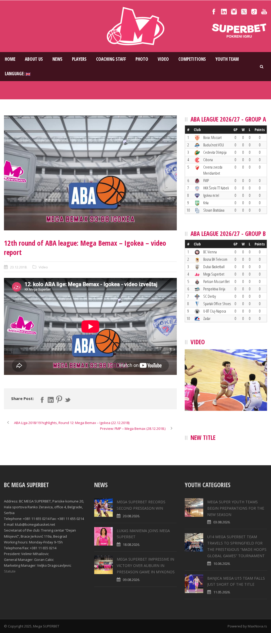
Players (79, 59)
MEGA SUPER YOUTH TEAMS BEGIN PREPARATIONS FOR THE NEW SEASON (235, 508)
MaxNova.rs (257, 626)
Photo (142, 59)
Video (163, 59)
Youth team (227, 59)
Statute (10, 571)
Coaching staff (111, 59)
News (57, 59)
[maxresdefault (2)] (90, 172)
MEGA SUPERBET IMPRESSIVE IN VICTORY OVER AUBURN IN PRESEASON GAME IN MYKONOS (146, 565)
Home (10, 59)
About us (34, 59)
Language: (15, 74)
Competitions (192, 59)
